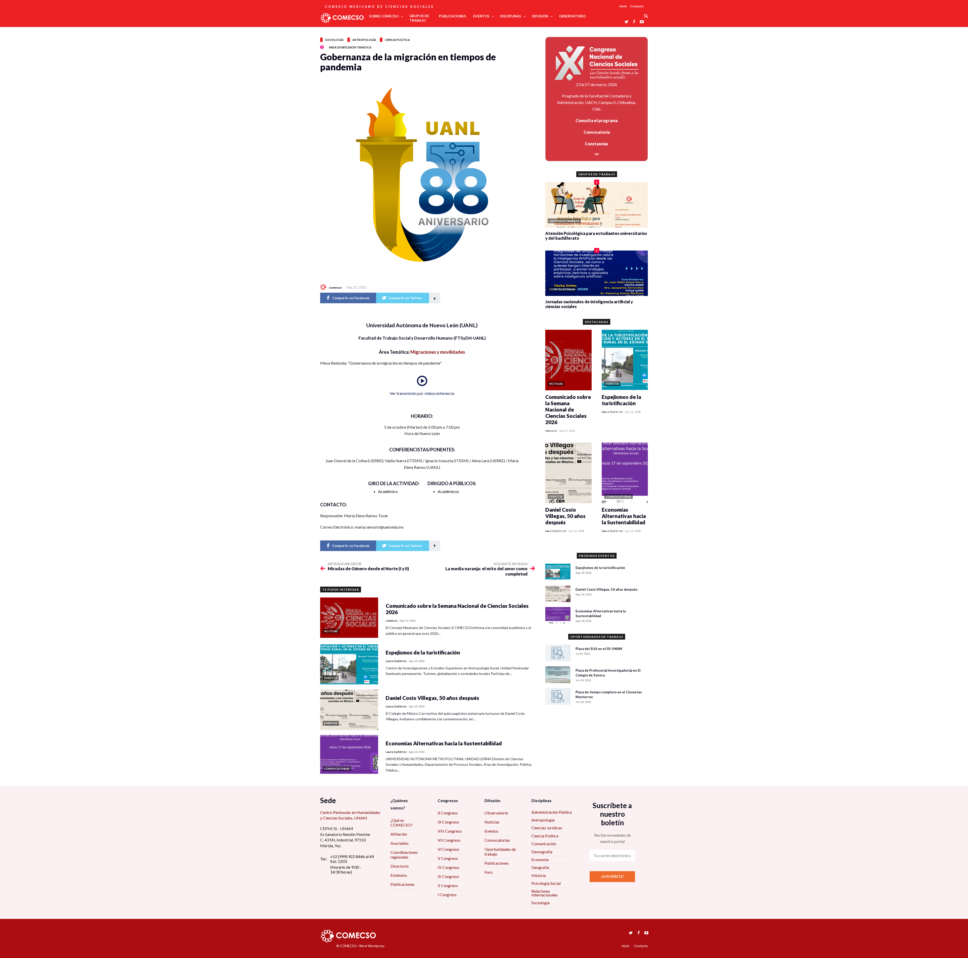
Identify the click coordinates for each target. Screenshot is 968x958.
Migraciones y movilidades (437, 352)
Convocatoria (597, 132)
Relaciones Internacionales (544, 893)
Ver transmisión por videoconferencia (422, 393)
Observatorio (496, 812)
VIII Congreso (450, 831)
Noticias (492, 821)
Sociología (334, 39)
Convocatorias (497, 840)
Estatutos (398, 875)
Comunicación (543, 843)
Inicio (623, 6)
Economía (540, 859)
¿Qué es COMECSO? (401, 822)
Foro (489, 872)
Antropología (364, 39)
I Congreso (447, 894)
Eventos (491, 831)
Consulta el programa (597, 120)
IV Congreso (448, 867)
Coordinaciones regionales (404, 854)
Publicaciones (402, 884)
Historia (538, 875)
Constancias (596, 143)
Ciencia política (397, 39)
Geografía (540, 867)
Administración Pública (551, 812)
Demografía (541, 851)
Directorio (399, 866)
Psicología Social (546, 883)
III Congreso (448, 876)
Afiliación (398, 834)
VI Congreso (448, 849)
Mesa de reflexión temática (350, 47)
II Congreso (448, 885)
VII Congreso (449, 840)
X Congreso (448, 812)
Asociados (399, 843)
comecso (335, 287)
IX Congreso (448, 821)
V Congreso (448, 858)
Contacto (637, 6)
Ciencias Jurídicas (546, 827)
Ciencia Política (544, 835)
